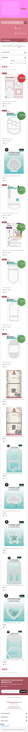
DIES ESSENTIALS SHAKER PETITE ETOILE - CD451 (12, 548)
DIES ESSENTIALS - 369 (7, 138)
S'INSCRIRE (23, 691)
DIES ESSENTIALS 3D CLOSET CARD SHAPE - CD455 (13, 659)
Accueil (4, 45)
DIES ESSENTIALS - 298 (7, 362)
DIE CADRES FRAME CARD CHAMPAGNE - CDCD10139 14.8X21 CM (14, 436)
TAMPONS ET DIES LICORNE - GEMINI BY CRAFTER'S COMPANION (14, 250)
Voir (11, 63)
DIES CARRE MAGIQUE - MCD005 (9, 101)
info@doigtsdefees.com (14, 702)
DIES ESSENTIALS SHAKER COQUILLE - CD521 (11, 176)
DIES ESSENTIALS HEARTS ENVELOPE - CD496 (12, 473)
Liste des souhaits (21, 33)
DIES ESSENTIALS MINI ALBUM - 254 (9, 213)
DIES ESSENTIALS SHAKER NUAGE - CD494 (11, 511)
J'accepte (23, 8)
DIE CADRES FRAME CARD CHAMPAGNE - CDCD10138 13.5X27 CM (14, 399)
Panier (18, 28)
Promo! (4, 73)
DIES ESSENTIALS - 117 (7, 287)
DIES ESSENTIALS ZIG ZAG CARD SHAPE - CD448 (12, 585)
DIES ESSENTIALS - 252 (7, 324)
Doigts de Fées (13, 729)
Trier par (12, 60)
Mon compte (4, 720)
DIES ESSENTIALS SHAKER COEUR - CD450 (11, 622)
